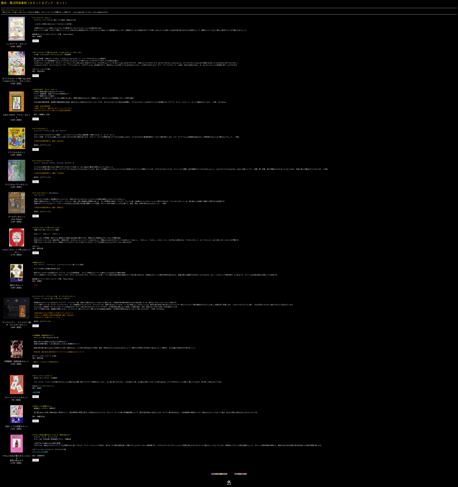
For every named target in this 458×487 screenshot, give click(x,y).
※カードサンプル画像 (40, 452)
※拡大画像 (36, 392)
